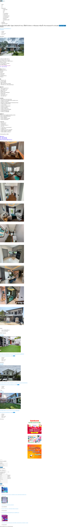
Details (18, 384)
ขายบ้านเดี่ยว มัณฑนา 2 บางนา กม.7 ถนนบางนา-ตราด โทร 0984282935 (9, 410)
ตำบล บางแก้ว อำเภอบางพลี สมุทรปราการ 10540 (6, 412)
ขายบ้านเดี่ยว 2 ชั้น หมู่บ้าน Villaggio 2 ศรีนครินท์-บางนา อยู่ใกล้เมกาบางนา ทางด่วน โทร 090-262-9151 (13, 382)
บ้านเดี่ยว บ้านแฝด (5, 9)
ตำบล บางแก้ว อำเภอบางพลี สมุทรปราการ (5, 28)
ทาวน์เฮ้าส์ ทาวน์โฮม (5, 14)
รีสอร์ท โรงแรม (5, 18)
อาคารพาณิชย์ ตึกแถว (5, 13)
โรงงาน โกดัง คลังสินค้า (6, 17)
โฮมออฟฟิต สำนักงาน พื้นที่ (6, 19)
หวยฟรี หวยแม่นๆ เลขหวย (5, 23)
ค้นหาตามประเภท (4, 8)
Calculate (1, 467)
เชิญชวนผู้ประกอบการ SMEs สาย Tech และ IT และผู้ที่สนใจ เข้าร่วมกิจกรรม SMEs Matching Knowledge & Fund (14, 494)
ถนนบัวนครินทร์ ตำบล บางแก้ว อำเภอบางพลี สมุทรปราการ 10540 (8, 384)
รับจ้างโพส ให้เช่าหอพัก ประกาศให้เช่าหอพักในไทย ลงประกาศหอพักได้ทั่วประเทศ (10, 512)
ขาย (2, 5)
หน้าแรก (3, 4)
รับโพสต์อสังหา (3, 22)
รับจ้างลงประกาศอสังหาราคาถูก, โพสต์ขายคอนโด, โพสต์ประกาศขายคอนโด (10, 508)
